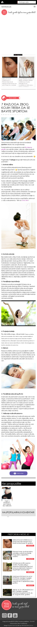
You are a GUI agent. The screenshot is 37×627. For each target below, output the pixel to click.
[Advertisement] (18, 34)
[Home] (15, 605)
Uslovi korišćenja (22, 623)
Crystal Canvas (12, 625)
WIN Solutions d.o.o (27, 625)
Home (2, 2)
